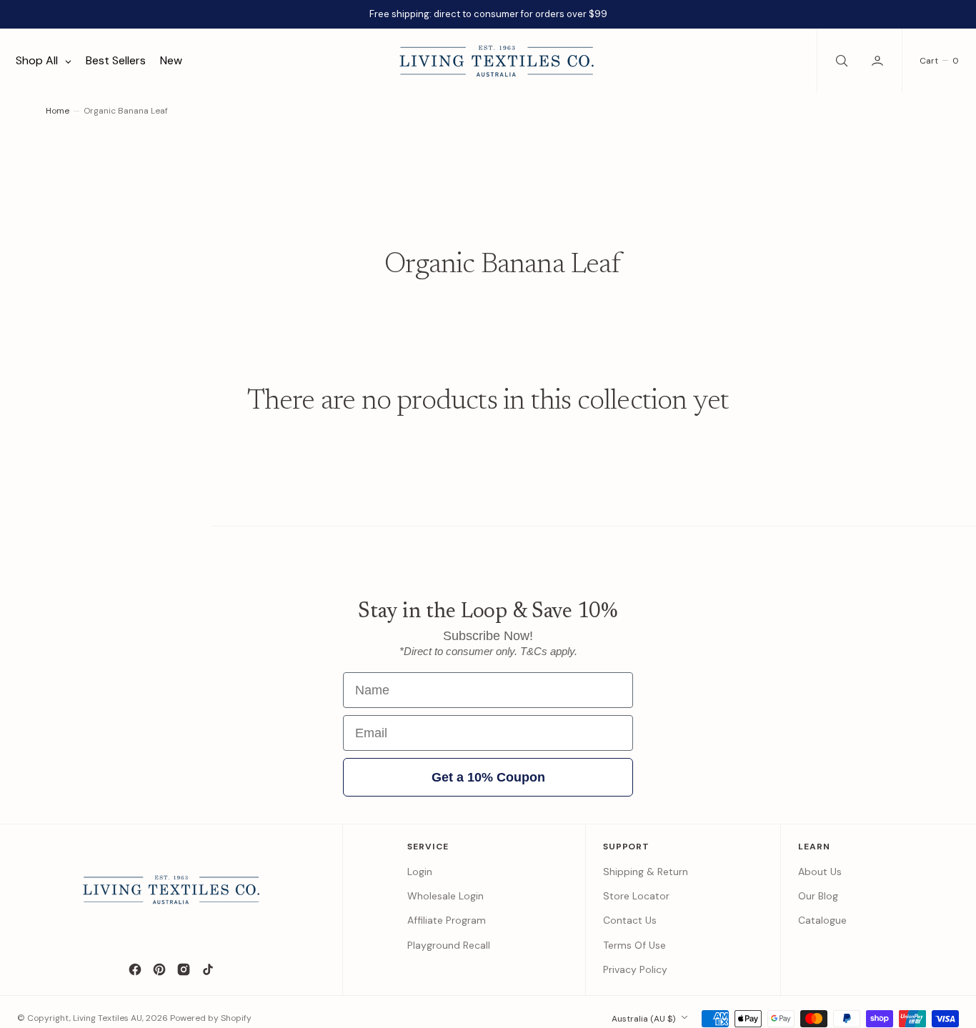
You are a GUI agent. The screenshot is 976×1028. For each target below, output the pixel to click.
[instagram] (183, 969)
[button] (879, 61)
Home (57, 110)
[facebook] (135, 969)
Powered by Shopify (211, 1018)
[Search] (840, 61)
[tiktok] (207, 969)
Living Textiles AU (107, 1018)
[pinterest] (159, 969)
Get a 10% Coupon (488, 777)
